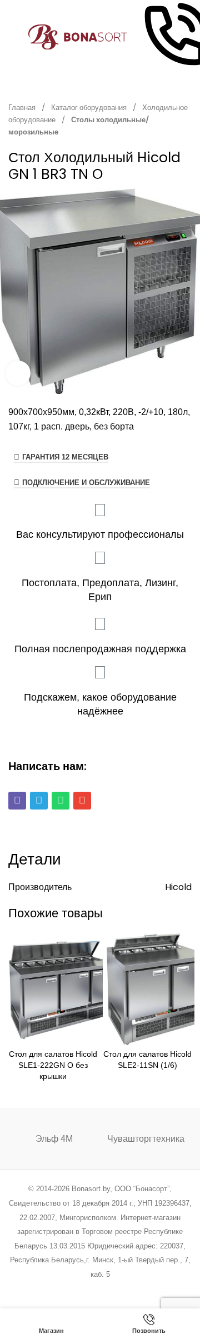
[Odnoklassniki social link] (100, 1289)
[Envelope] (82, 801)
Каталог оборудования (89, 107)
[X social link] (57, 1289)
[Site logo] (78, 36)
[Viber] (17, 801)
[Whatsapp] (60, 801)
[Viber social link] (156, 1289)
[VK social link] (128, 1289)
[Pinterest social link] (86, 1289)
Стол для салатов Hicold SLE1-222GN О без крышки (53, 1065)
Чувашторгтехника (146, 1138)
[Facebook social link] (44, 1289)
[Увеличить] (18, 373)
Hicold (178, 887)
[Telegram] (39, 801)
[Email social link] (72, 1289)
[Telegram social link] (142, 1289)
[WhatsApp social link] (114, 1289)
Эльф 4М (54, 1138)
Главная (22, 107)
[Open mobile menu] (13, 37)
